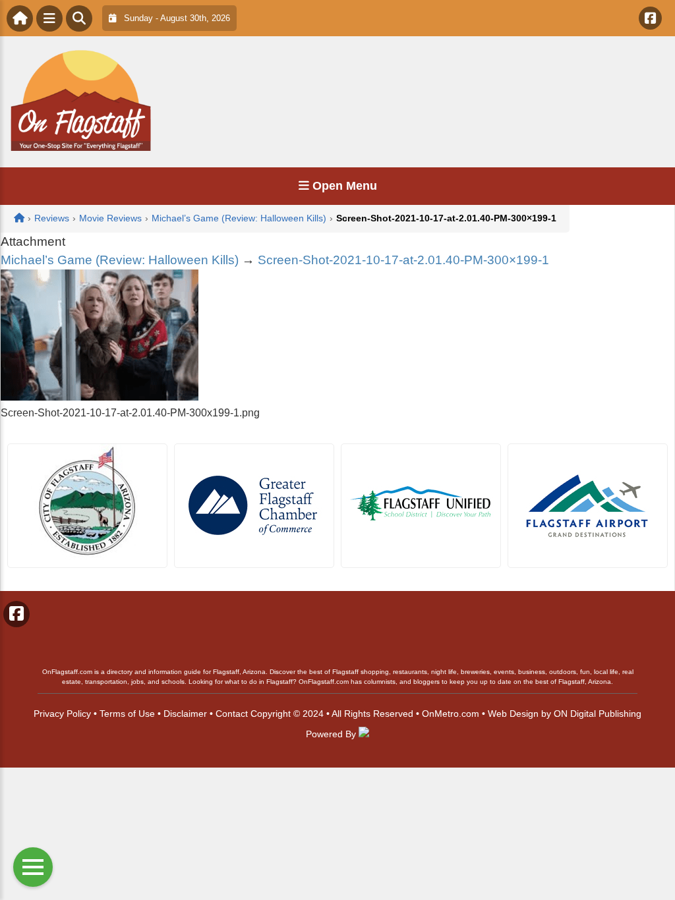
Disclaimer (185, 713)
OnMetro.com (450, 713)
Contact (232, 713)
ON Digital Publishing (597, 713)
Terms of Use (127, 713)
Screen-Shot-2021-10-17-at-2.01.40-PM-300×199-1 (403, 260)
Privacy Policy (62, 713)
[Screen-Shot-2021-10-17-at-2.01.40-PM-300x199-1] (99, 397)
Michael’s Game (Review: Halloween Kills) (120, 260)
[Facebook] (650, 18)
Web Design (513, 713)
